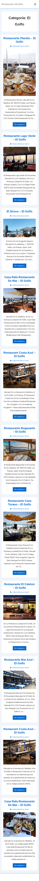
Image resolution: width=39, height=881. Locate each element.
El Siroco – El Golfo (19, 211)
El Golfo (26, 46)
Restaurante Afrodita (12, 4)
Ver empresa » (19, 125)
